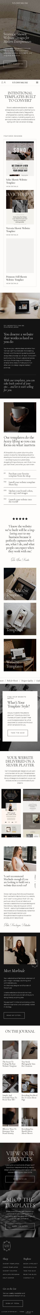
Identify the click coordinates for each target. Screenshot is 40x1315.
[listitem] (20, 164)
